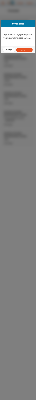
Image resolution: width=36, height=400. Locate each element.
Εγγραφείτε (23, 50)
